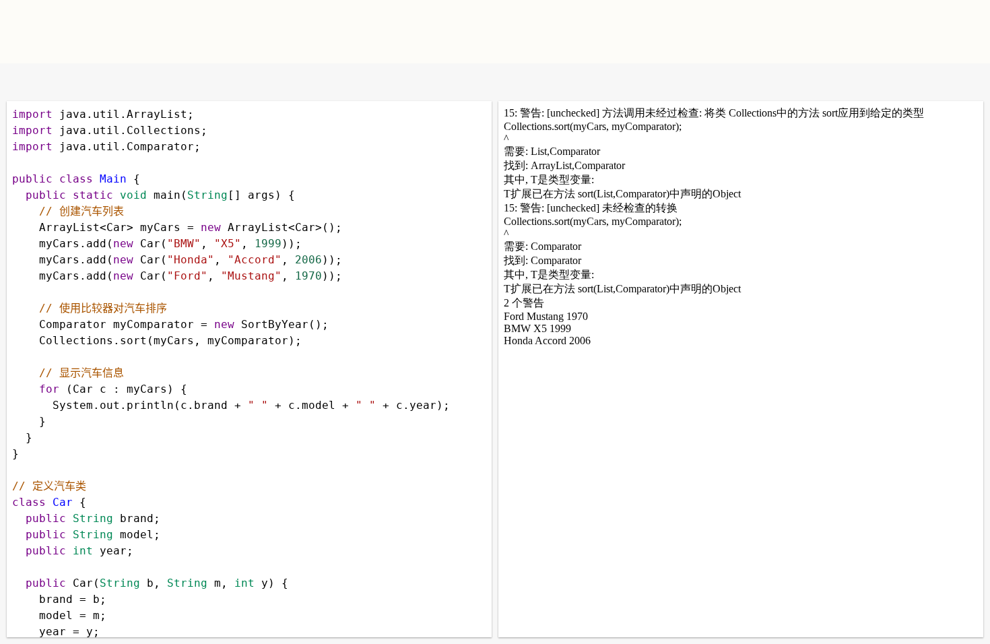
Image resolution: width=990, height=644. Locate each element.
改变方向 (66, 81)
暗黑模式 (109, 81)
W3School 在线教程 (22, 81)
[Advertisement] (654, 30)
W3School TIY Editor (211, 31)
